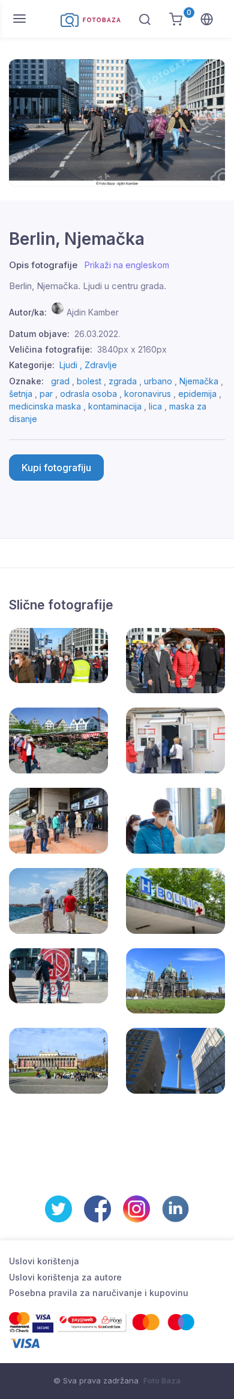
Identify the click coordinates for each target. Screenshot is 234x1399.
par (46, 394)
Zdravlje (101, 365)
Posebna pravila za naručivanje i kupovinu (98, 1293)
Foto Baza (162, 1380)
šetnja (20, 394)
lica (155, 406)
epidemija (197, 394)
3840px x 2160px (132, 349)
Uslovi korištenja (44, 1261)
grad (60, 381)
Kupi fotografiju (56, 468)
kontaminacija (115, 406)
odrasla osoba (88, 394)
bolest (89, 381)
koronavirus (147, 394)
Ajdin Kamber (93, 312)
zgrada (123, 381)
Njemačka (198, 381)
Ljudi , (72, 365)
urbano (158, 381)
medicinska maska (45, 406)
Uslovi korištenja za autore (65, 1277)
